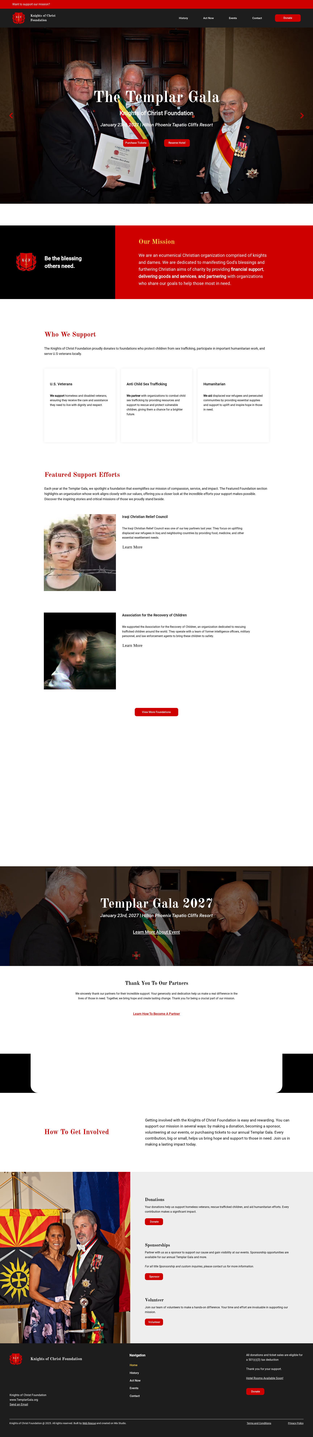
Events (134, 1388)
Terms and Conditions (259, 1423)
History (134, 1373)
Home (133, 1365)
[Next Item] (302, 116)
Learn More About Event (156, 932)
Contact (135, 1396)
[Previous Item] (11, 116)
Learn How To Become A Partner (156, 1014)
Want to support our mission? (31, 4)
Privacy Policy (296, 1423)
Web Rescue (89, 1423)
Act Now (135, 1380)
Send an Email (19, 1404)
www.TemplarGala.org (24, 1399)
